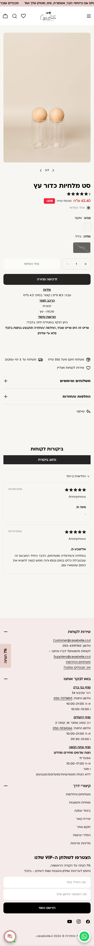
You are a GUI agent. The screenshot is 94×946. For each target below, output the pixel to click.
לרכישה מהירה (47, 279)
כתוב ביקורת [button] (47, 459)
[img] (75, 490)
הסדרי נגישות (82, 835)
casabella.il (45, 936)
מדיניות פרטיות (80, 843)
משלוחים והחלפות (78, 662)
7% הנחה (5, 655)
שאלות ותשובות (80, 803)
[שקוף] (87, 227)
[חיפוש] (14, 16)
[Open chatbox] (10, 936)
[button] (78, 194)
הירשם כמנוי (47, 908)
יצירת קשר (83, 819)
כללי (79, 249)
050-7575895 (63, 698)
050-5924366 (62, 728)
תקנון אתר (84, 827)
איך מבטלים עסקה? (77, 667)
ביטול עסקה (82, 811)
